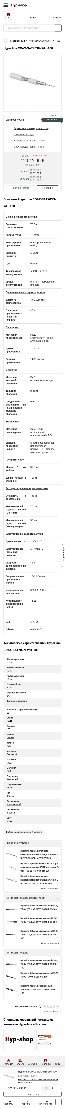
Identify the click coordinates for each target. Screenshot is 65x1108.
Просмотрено (45, 1104)
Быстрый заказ (20, 187)
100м (9, 721)
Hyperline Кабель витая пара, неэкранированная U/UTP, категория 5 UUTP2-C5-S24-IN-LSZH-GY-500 (39, 880)
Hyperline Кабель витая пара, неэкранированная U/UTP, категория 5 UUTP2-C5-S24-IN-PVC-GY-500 (39, 854)
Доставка (32, 1064)
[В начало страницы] (58, 1102)
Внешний (11, 813)
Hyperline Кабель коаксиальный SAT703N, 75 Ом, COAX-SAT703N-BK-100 (38, 989)
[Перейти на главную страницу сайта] (26, 5)
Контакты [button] (8, 18)
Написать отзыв (50, 1011)
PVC (9, 771)
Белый (10, 821)
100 (8, 729)
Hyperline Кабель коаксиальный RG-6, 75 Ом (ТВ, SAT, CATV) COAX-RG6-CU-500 (39, 935)
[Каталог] (5, 5)
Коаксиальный (17, 41)
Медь (9, 762)
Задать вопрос (63, 553)
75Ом (9, 788)
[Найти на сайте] (58, 28)
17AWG (10, 737)
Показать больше (50, 888)
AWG (9, 746)
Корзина (57, 18)
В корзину (47, 187)
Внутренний (12, 779)
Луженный (12, 754)
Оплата (20, 1064)
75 (8, 712)
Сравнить (8, 1104)
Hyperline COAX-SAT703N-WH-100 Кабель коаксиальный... (38, 1080)
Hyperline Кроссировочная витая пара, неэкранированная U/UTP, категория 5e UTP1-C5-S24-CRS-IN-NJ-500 (39, 867)
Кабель (10, 796)
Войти (33, 18)
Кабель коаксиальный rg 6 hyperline (24, 832)
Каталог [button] (9, 1064)
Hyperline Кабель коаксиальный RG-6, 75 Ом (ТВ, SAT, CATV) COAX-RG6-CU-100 (39, 964)
